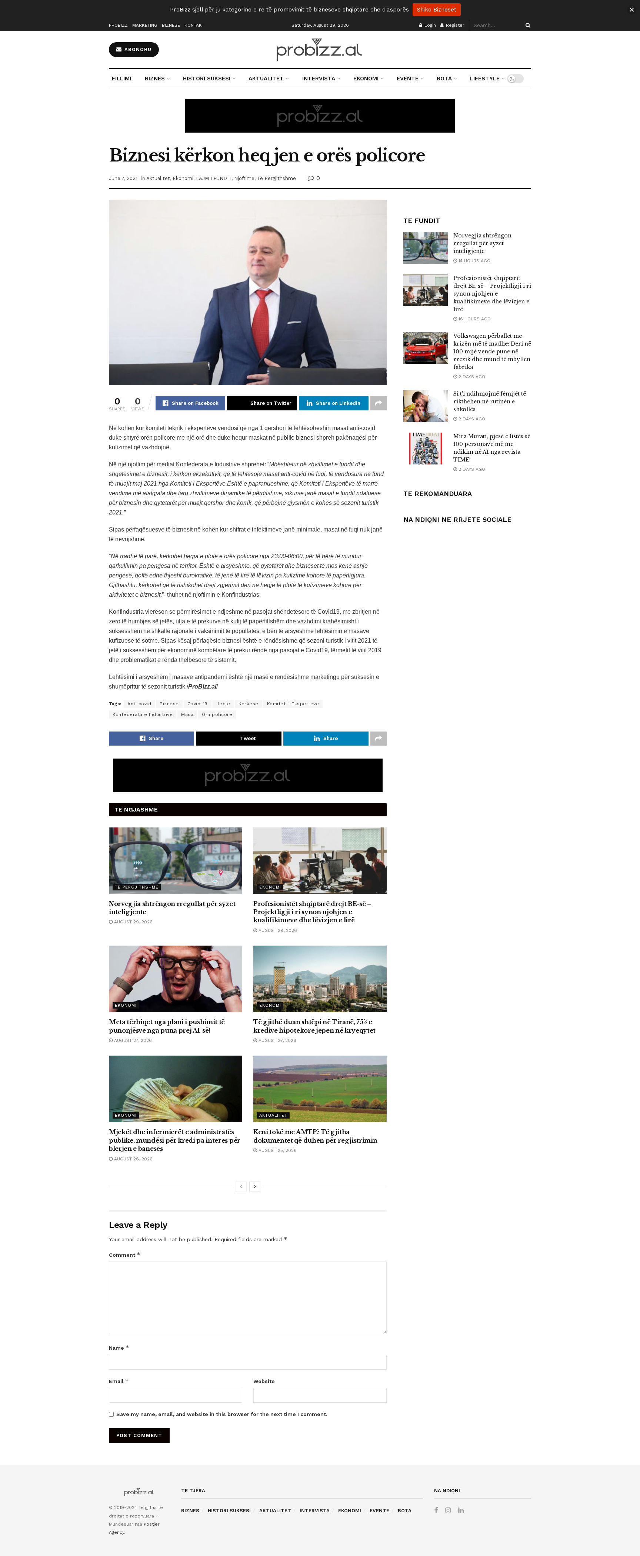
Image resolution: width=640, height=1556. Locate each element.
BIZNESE (171, 25)
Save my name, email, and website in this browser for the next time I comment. (221, 1414)
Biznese (169, 703)
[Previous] (241, 1187)
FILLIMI (121, 78)
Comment (124, 1254)
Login (429, 25)
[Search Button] (526, 25)
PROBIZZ (118, 25)
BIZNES (155, 78)
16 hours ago (474, 318)
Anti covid (139, 703)
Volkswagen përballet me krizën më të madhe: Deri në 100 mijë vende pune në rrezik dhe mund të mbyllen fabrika (492, 351)
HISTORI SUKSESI (206, 78)
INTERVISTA (318, 78)
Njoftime (244, 178)
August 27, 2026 (132, 1040)
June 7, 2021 (123, 178)
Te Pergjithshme (276, 178)
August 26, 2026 (133, 1159)
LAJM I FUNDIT (213, 178)
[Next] (254, 1187)
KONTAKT (194, 25)
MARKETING (144, 25)
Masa (187, 714)
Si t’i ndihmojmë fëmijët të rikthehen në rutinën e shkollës (489, 401)
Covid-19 (197, 703)
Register (454, 25)
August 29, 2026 (133, 921)
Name (119, 1347)
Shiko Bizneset (436, 9)
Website (264, 1381)
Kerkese (249, 703)
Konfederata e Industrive (143, 714)
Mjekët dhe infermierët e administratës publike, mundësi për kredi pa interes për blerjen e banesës (174, 1140)
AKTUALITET (266, 78)
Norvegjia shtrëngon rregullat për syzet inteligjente (482, 243)
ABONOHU (137, 49)
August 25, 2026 (277, 1150)
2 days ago (471, 376)
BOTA (444, 78)
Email (119, 1381)
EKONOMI (366, 78)
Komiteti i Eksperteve (293, 703)
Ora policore (217, 714)
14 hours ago (473, 260)
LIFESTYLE (485, 78)
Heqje (223, 703)
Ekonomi (183, 178)
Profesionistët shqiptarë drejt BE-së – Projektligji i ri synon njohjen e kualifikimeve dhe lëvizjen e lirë (312, 912)
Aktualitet (158, 178)
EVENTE (408, 78)
